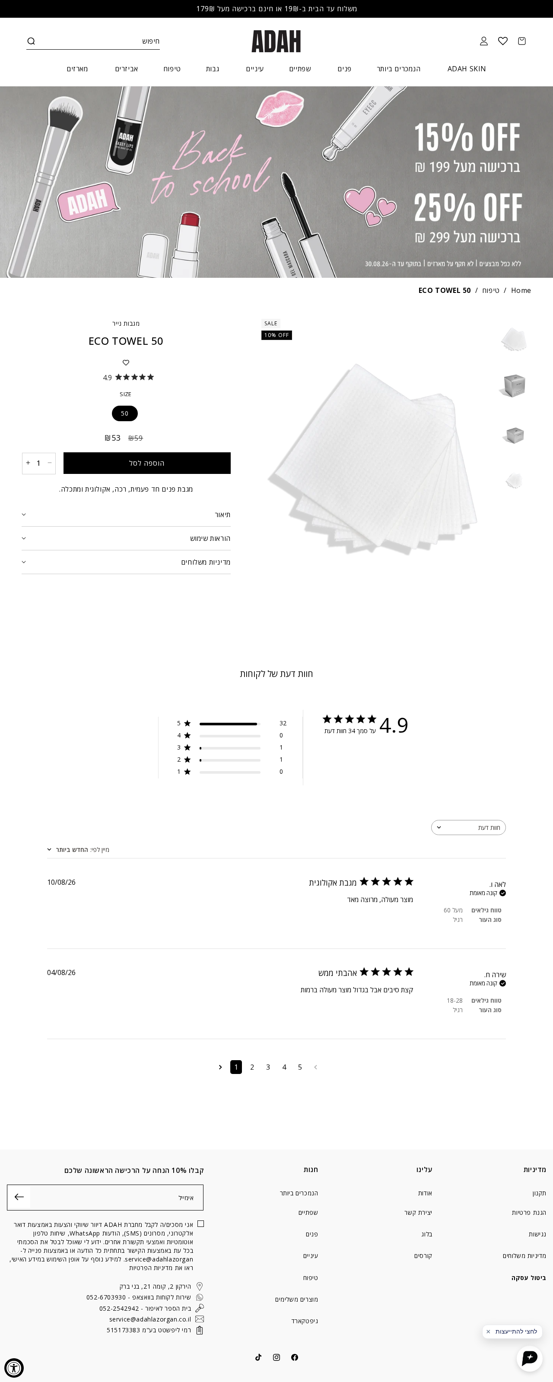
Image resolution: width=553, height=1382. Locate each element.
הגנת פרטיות (529, 1212)
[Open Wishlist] (502, 41)
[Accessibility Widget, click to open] (14, 1368)
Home (521, 290)
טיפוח (491, 290)
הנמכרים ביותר (299, 1193)
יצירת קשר (418, 1212)
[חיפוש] (31, 41)
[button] (31, 41)
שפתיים (308, 1212)
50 (125, 413)
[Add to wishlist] (126, 362)
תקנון (540, 1193)
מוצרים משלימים (296, 1299)
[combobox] (468, 827)
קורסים (423, 1256)
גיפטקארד (305, 1321)
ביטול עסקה (529, 1278)
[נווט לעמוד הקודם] (315, 1067)
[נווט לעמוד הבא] (220, 1067)
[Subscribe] (19, 1197)
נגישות (538, 1234)
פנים (312, 1234)
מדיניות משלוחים (525, 1256)
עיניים (310, 1256)
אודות (425, 1193)
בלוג (426, 1234)
